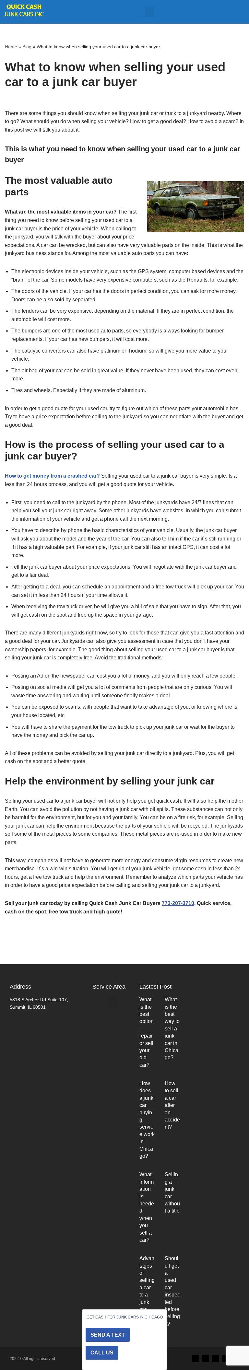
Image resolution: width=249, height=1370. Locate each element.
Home (11, 46)
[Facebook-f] (205, 1358)
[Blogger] (225, 1358)
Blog (26, 46)
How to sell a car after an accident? (172, 1105)
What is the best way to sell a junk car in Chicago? (172, 1028)
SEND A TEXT (107, 1335)
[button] (149, 11)
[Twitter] (195, 1358)
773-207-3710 (178, 903)
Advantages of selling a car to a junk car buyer (147, 1287)
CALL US (101, 1352)
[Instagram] (215, 1358)
